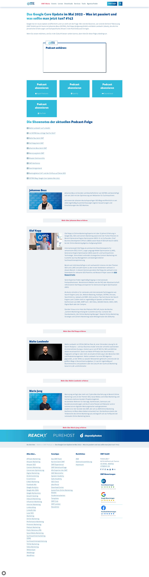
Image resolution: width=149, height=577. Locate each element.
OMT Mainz (45, 4)
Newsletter (55, 507)
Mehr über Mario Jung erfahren (74, 428)
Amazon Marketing (33, 462)
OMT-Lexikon (56, 504)
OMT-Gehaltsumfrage (59, 467)
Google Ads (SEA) (33, 490)
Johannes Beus (38, 190)
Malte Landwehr (39, 341)
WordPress (30, 555)
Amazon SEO (31, 465)
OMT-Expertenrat (57, 465)
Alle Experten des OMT (59, 470)
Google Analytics (32, 487)
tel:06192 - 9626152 (107, 464)
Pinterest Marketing (34, 524)
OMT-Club (54, 501)
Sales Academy (56, 479)
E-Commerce (31, 479)
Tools (84, 4)
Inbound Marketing (34, 499)
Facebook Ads (31, 485)
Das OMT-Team (56, 459)
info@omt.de (105, 466)
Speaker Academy (57, 476)
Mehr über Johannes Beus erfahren (75, 220)
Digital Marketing (33, 473)
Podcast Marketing (33, 527)
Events (54, 4)
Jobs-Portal (55, 485)
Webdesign (31, 553)
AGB (77, 459)
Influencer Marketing (34, 502)
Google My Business (34, 493)
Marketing (30, 516)
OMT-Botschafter (57, 473)
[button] (11, 241)
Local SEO (30, 513)
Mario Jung (35, 391)
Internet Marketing (34, 504)
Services (77, 4)
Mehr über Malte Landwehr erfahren (74, 381)
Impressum (80, 465)
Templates (55, 498)
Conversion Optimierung (35, 470)
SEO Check (55, 482)
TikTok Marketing (33, 544)
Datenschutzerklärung (84, 462)
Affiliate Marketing (33, 459)
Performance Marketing (35, 522)
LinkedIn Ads (31, 510)
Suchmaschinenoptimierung (37, 541)
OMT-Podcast (48, 445)
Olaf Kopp (35, 230)
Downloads (68, 4)
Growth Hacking (32, 496)
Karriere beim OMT (58, 462)
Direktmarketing (33, 476)
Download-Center (57, 487)
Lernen (60, 4)
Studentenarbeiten (58, 495)
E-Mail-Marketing (33, 482)
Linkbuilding (31, 507)
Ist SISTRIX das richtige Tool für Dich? (42, 133)
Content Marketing (33, 467)
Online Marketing (33, 519)
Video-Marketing (33, 547)
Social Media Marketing (35, 533)
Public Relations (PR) (34, 530)
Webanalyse (31, 550)
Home (39, 445)
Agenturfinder (92, 4)
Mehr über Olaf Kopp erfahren (74, 331)
